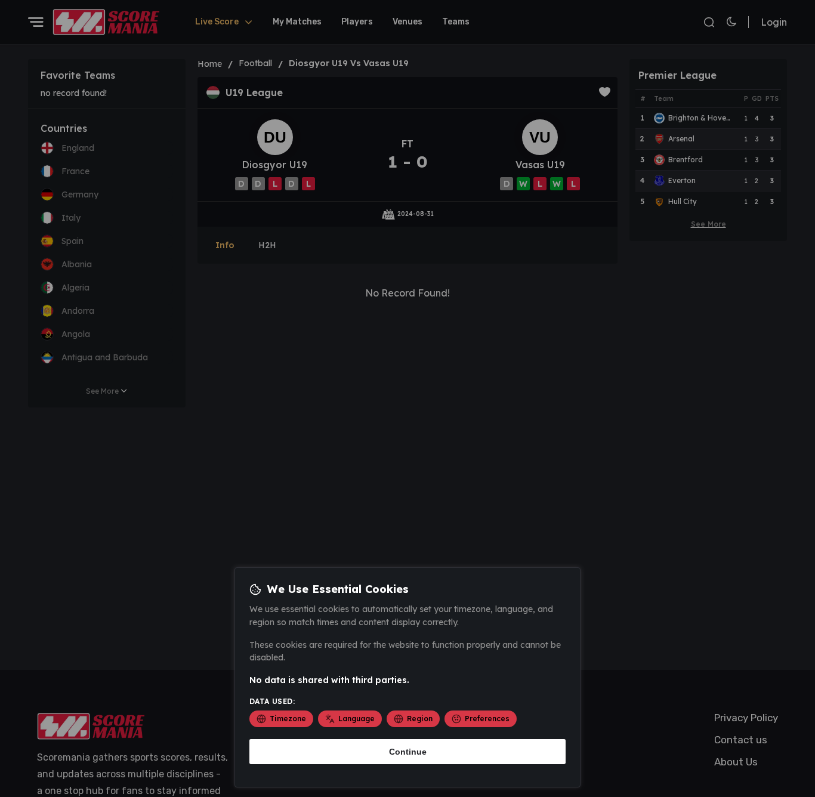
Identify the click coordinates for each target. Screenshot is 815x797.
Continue (408, 751)
